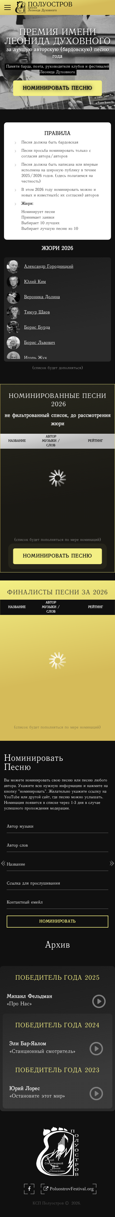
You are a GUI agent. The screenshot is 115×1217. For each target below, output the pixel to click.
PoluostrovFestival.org (72, 1188)
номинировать (57, 922)
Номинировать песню (57, 88)
